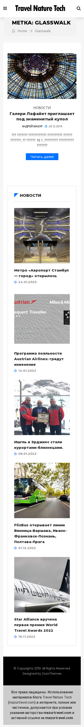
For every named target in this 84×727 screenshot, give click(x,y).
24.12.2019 (55, 126)
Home (22, 31)
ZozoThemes (52, 673)
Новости (42, 107)
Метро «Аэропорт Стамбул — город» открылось (41, 273)
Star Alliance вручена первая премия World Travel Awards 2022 (36, 625)
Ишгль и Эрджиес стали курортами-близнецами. (38, 445)
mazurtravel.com (21, 702)
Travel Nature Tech (57, 697)
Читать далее (42, 156)
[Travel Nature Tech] (41, 8)
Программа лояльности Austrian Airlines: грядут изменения (39, 359)
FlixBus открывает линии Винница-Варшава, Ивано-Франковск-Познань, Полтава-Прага (40, 533)
